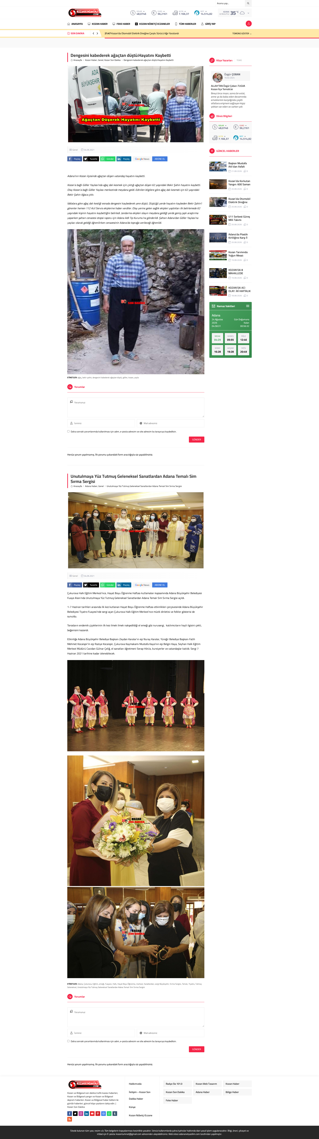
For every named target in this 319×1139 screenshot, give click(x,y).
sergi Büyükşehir (162, 984)
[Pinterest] (98, 1113)
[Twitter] (75, 1113)
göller (125, 377)
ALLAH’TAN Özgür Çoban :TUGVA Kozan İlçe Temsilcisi (228, 87)
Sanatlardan (149, 984)
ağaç (79, 377)
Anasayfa (77, 60)
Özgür (232, 74)
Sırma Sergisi (175, 984)
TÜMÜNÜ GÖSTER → (242, 33)
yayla (136, 377)
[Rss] (69, 1119)
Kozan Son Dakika (112, 60)
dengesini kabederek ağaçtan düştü (107, 377)
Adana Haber (91, 486)
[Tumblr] (114, 1113)
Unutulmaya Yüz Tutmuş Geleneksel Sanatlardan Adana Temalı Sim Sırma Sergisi (111, 987)
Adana (80, 984)
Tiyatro (191, 984)
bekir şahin (87, 377)
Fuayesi (108, 984)
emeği (101, 984)
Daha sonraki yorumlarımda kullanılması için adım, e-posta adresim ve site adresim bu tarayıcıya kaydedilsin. (123, 431)
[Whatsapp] (109, 1113)
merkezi (139, 984)
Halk (114, 984)
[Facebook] (69, 1113)
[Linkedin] (86, 1113)
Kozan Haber (91, 60)
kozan (130, 377)
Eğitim (95, 984)
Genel (100, 60)
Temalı (185, 984)
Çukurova (88, 984)
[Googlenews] (103, 1113)
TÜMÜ (239, 60)
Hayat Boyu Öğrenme (126, 984)
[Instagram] (81, 1113)
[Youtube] (92, 1113)
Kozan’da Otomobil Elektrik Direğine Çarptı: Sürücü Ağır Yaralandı (142, 33)
